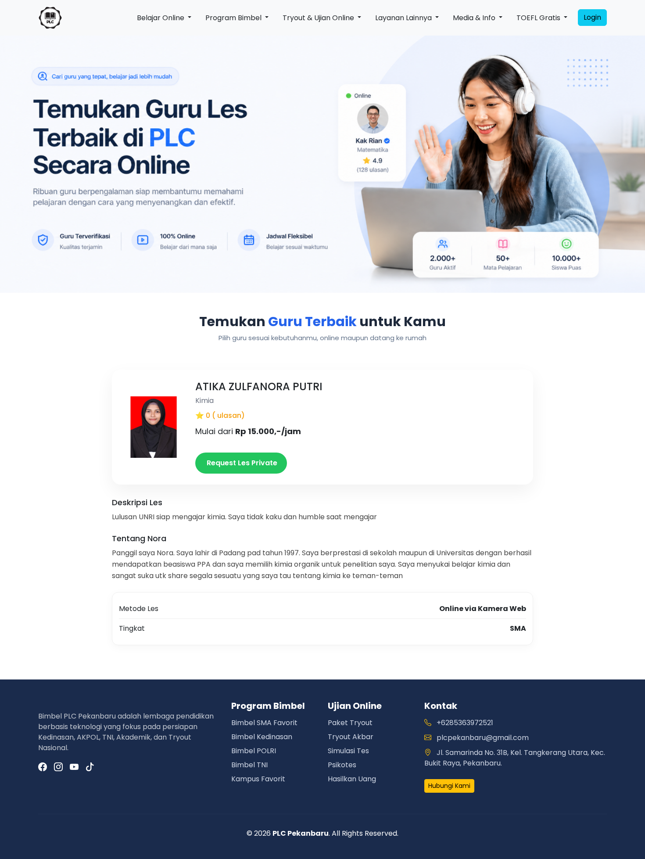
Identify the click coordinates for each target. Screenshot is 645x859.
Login (592, 17)
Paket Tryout (350, 723)
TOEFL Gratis (539, 18)
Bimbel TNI (249, 765)
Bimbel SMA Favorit (264, 723)
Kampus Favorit (258, 779)
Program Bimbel (234, 18)
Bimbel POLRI (253, 751)
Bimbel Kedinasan (261, 737)
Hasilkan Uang (352, 779)
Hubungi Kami (449, 785)
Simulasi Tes (348, 751)
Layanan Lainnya (404, 18)
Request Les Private (241, 463)
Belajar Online (161, 18)
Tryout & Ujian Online (319, 18)
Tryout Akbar (350, 737)
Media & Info (475, 18)
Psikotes (342, 765)
